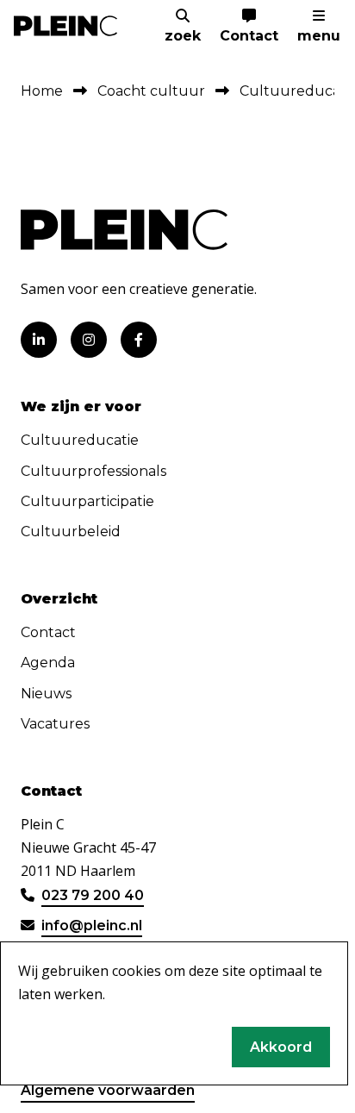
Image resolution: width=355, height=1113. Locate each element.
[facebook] (139, 340)
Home (42, 91)
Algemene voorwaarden (108, 1090)
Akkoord (281, 1047)
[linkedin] (39, 340)
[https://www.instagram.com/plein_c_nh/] (89, 340)
